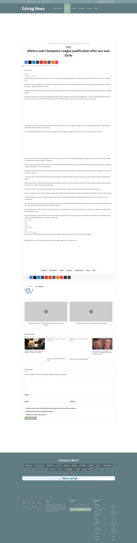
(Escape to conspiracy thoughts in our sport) (56, 359)
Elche (62, 270)
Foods (58, 465)
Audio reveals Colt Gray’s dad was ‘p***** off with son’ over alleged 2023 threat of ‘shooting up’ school (102, 352)
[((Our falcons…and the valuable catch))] (80, 348)
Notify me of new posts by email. (36, 414)
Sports (67, 8)
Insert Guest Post (58, 8)
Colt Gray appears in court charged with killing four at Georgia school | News (34, 352)
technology (82, 8)
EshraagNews (39, 286)
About (29, 1)
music (98, 465)
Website (72, 401)
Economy (73, 8)
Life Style (89, 8)
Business (29, 465)
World (38, 1)
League (70, 270)
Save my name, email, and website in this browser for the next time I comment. (51, 408)
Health (74, 465)
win (94, 270)
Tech (43, 1)
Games (66, 465)
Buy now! (48, 1)
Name (27, 395)
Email (27, 401)
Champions (54, 270)
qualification (79, 270)
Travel (77, 469)
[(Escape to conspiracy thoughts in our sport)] (57, 347)
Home (24, 1)
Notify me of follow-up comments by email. (39, 411)
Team (34, 1)
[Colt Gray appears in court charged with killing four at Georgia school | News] (35, 344)
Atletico (44, 270)
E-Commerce (39, 465)
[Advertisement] (68, 27)
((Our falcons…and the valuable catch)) (79, 359)
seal (88, 270)
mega (91, 465)
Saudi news (107, 465)
